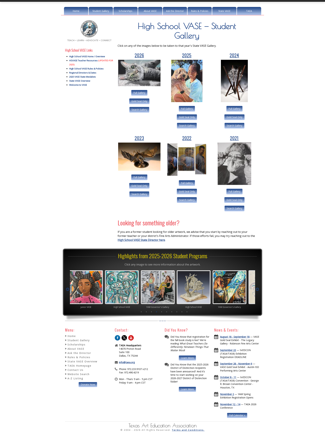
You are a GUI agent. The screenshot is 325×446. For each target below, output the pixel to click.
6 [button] (166, 311)
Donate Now (88, 384)
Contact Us (75, 369)
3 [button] (151, 311)
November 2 (227, 394)
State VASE (224, 11)
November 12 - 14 (230, 404)
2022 (186, 138)
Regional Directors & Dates (82, 72)
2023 (139, 138)
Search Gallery (139, 109)
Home (76, 11)
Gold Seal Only (139, 101)
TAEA (249, 11)
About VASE (150, 11)
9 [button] (182, 311)
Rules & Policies (199, 11)
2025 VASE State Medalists (82, 76)
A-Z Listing (75, 378)
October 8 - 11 (228, 377)
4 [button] (156, 311)
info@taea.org (127, 362)
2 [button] (146, 311)
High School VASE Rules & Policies (86, 68)
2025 (186, 55)
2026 (139, 55)
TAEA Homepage (79, 365)
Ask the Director (175, 11)
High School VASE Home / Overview (87, 56)
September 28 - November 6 (236, 363)
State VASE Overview (79, 80)
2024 (234, 55)
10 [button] (187, 311)
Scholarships (125, 11)
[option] (91, 289)
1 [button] (141, 311)
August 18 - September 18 (235, 336)
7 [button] (172, 311)
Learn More (187, 357)
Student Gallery (100, 11)
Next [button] (257, 289)
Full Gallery (139, 92)
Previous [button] (67, 289)
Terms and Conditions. (188, 430)
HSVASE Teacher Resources (83, 60)
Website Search (79, 374)
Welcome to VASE (78, 84)
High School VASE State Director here (141, 240)
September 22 (228, 350)
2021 (234, 138)
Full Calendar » (237, 415)
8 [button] (177, 311)
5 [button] (161, 311)
